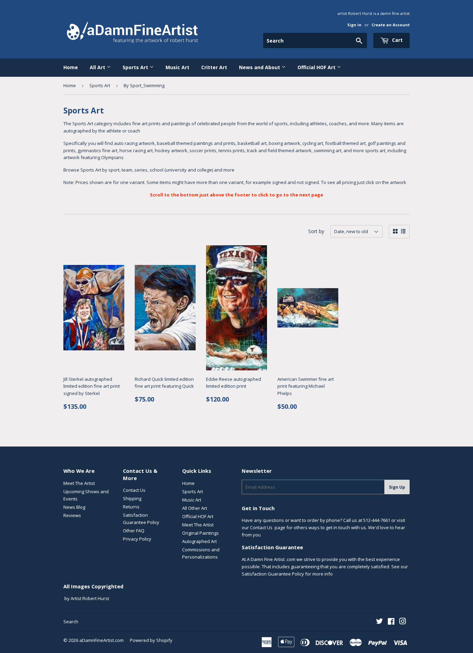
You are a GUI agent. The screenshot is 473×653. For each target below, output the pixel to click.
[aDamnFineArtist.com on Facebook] (391, 622)
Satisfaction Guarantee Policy (273, 574)
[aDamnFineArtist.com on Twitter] (379, 622)
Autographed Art (199, 541)
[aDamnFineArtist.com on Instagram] (402, 622)
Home (70, 67)
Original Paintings (200, 533)
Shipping (132, 498)
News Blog (74, 507)
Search (70, 621)
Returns (131, 507)
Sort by (316, 231)
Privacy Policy (137, 539)
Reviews (72, 515)
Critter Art (214, 67)
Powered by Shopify (151, 640)
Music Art (177, 67)
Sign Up (397, 487)
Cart (397, 40)
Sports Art (136, 67)
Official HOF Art (317, 67)
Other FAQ (133, 530)
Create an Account (391, 24)
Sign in (354, 24)
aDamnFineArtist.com (101, 640)
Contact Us (134, 490)
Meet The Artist (79, 483)
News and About (260, 67)
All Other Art (194, 508)
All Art (98, 67)
